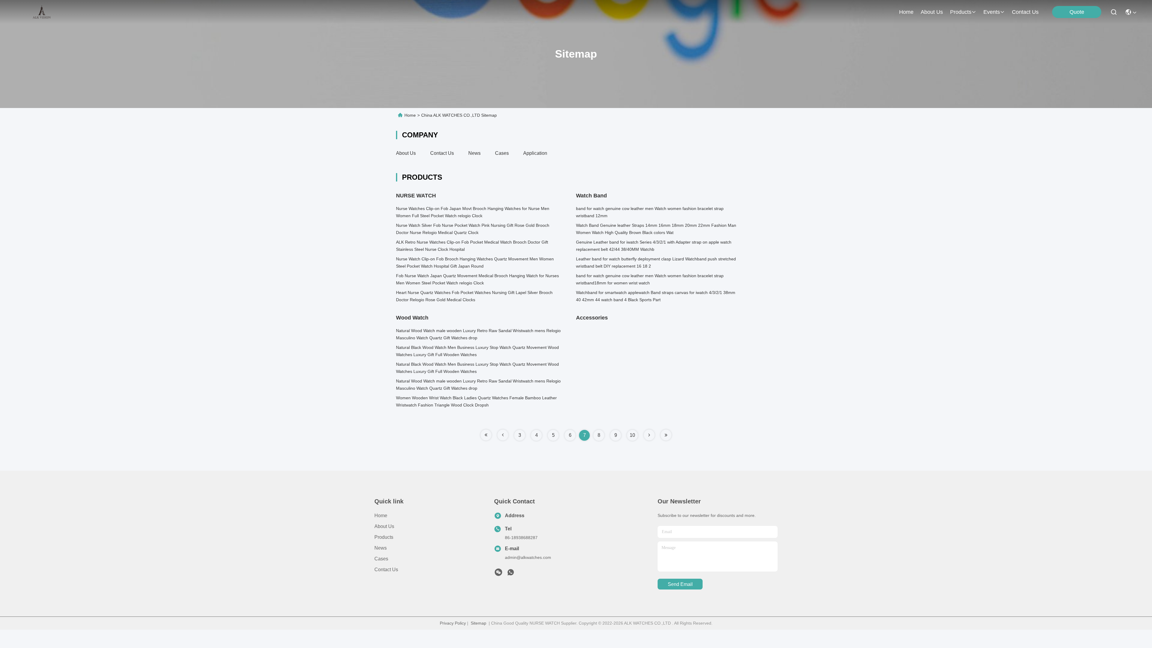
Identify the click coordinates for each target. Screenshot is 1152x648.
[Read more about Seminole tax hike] (486, 435)
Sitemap (478, 623)
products (960, 12)
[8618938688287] (510, 574)
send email (680, 584)
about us (932, 12)
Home (906, 12)
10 (632, 435)
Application (535, 153)
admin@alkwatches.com (528, 557)
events (991, 12)
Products (383, 537)
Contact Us (442, 153)
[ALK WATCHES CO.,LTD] (42, 12)
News (474, 153)
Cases (502, 153)
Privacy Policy (453, 623)
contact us (1025, 12)
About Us (406, 153)
